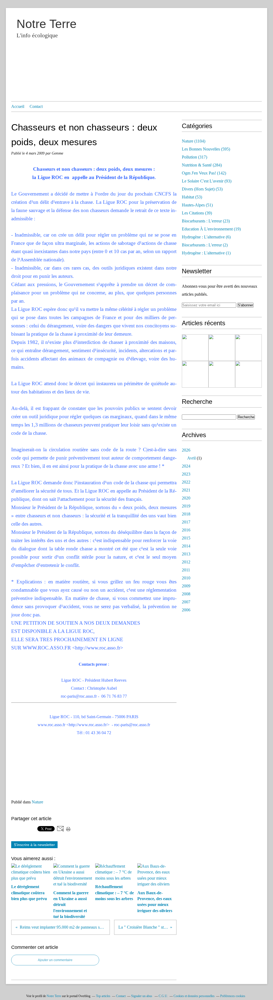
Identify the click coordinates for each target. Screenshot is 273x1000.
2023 (186, 474)
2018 (186, 514)
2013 (186, 554)
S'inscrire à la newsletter (34, 845)
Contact (36, 106)
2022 (186, 482)
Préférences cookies (232, 996)
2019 (186, 506)
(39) (197, 213)
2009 (186, 586)
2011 (186, 570)
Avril (191, 458)
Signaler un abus (142, 996)
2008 (186, 594)
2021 (186, 490)
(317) (194, 157)
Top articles (103, 996)
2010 (186, 578)
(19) (211, 229)
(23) (206, 221)
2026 (186, 450)
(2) (205, 245)
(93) (206, 181)
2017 (186, 522)
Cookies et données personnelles (194, 996)
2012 (186, 562)
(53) (202, 189)
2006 (186, 610)
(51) (197, 205)
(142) (204, 173)
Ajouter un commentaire (55, 960)
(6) (206, 237)
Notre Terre (47, 24)
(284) (202, 165)
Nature (37, 802)
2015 (186, 538)
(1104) (193, 141)
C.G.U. (163, 996)
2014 (186, 546)
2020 (186, 498)
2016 (186, 530)
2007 (186, 602)
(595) (206, 149)
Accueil (17, 106)
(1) (206, 253)
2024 (186, 466)
